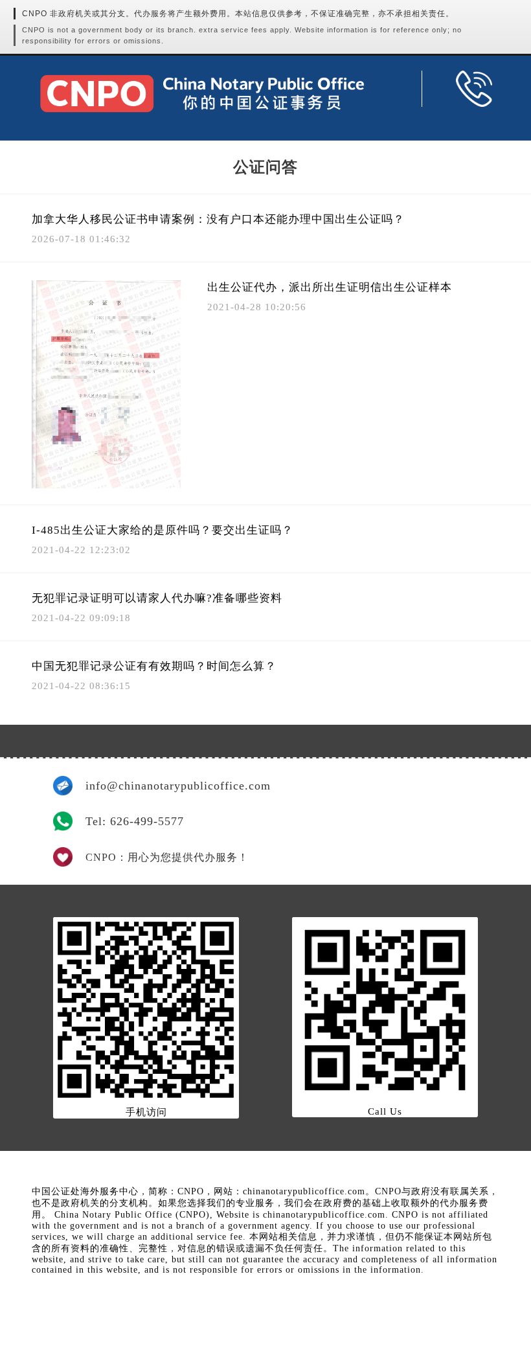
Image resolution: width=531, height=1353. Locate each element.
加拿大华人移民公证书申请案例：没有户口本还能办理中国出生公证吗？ (218, 219)
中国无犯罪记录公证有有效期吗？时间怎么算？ (154, 666)
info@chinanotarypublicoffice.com (178, 785)
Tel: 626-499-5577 (134, 821)
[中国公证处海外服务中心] (202, 93)
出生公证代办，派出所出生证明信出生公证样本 (329, 287)
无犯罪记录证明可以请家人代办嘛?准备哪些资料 (157, 598)
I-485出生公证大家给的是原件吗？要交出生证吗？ (162, 530)
